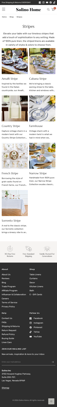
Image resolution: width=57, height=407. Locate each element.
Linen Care (7, 342)
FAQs (4, 322)
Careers (5, 298)
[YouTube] (47, 2)
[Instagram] (43, 2)
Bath (32, 290)
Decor (32, 282)
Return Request (9, 330)
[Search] (48, 9)
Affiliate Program (9, 290)
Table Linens (35, 274)
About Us (6, 274)
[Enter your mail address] (52, 362)
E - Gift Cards (36, 294)
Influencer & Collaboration (14, 294)
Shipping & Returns (11, 326)
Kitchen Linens (36, 286)
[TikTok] (54, 2)
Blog (4, 282)
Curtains (34, 278)
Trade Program (9, 286)
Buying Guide (8, 338)
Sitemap (5, 388)
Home (4, 17)
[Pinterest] (51, 2)
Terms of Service (9, 302)
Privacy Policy (8, 306)
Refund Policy (8, 334)
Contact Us (7, 318)
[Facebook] (40, 2)
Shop (12, 17)
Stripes (19, 17)
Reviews (5, 278)
